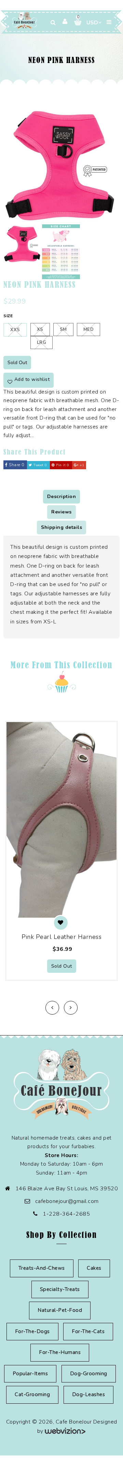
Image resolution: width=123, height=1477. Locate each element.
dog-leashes (88, 1394)
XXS (15, 330)
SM (63, 329)
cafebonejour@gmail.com (67, 1201)
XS (40, 329)
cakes (94, 1268)
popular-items (30, 1373)
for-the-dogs (32, 1331)
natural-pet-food (60, 1310)
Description (61, 496)
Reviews (61, 512)
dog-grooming (88, 1373)
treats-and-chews (41, 1268)
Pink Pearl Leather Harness (61, 937)
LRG (41, 342)
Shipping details (61, 527)
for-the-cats (88, 1331)
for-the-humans (60, 1352)
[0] (75, 22)
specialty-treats (60, 1289)
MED (88, 329)
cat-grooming (32, 1394)
